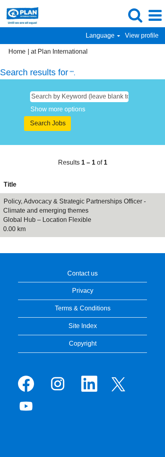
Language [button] (101, 35)
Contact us (82, 273)
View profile (142, 35)
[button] (155, 15)
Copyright (83, 343)
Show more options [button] (57, 109)
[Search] (135, 15)
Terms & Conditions (83, 308)
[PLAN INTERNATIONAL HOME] (19, 15)
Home (17, 51)
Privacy (82, 290)
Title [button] (10, 184)
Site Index (82, 325)
